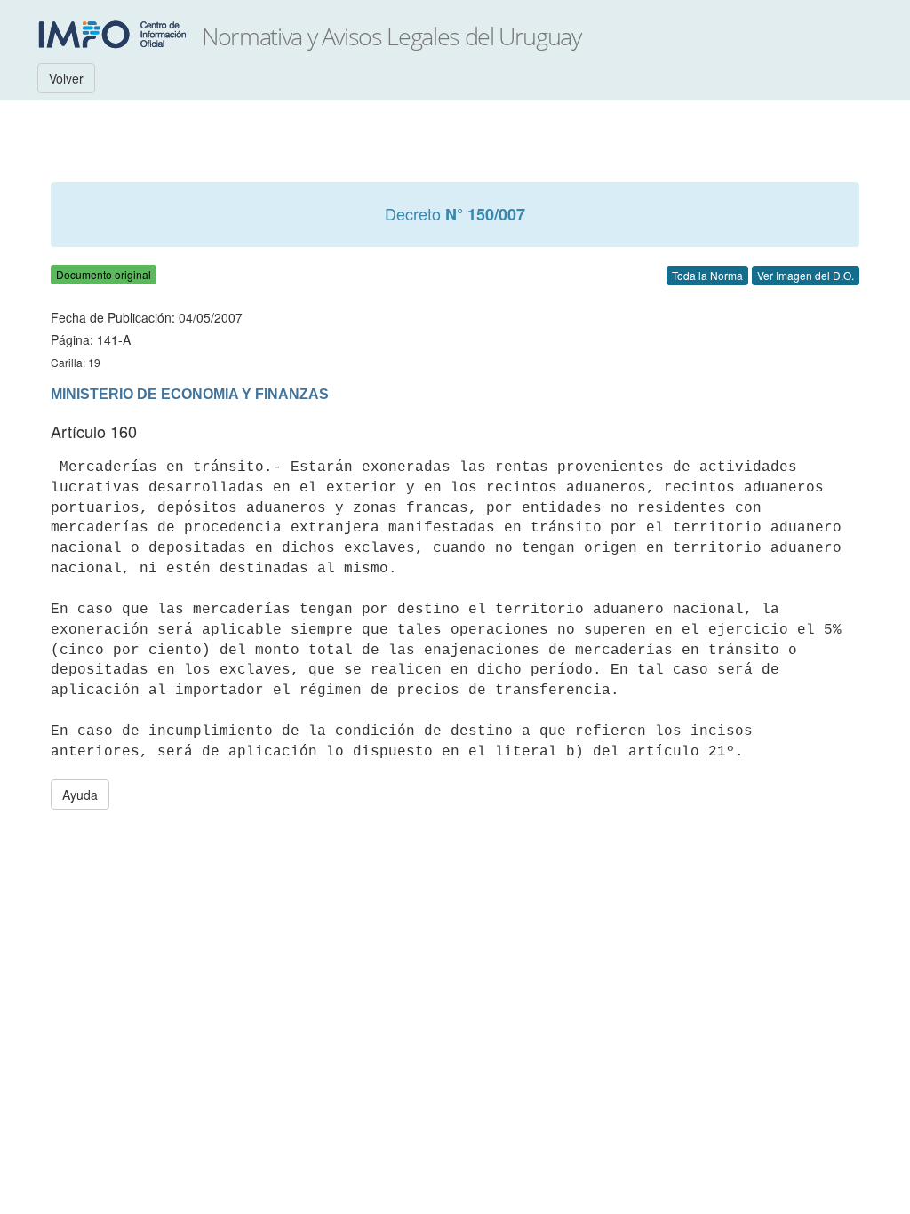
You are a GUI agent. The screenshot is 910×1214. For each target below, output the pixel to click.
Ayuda (80, 794)
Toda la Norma (707, 275)
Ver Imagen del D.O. (805, 275)
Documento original (103, 274)
